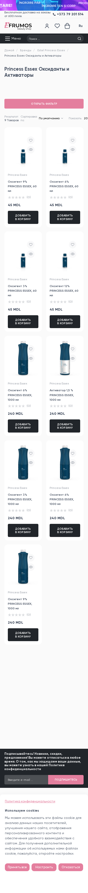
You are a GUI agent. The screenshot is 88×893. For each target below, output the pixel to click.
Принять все (17, 867)
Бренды (25, 50)
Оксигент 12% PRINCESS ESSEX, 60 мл (64, 290)
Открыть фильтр (44, 103)
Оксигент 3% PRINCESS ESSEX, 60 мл (22, 290)
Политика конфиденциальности (30, 801)
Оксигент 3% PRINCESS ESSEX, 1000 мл (20, 499)
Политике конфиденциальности (34, 767)
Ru (81, 26)
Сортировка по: (29, 118)
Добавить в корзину (23, 217)
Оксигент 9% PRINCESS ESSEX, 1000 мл (20, 603)
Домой (9, 50)
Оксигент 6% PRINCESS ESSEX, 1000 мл (20, 394)
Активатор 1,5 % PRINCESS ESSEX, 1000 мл (62, 394)
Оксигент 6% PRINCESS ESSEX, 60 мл (64, 186)
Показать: (75, 118)
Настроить (44, 867)
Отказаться (71, 867)
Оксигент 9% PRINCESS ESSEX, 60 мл (22, 186)
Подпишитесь (66, 779)
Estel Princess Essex (51, 50)
